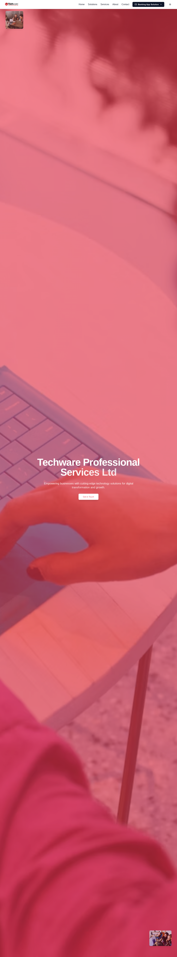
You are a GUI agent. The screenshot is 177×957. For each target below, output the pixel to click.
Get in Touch (88, 497)
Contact (125, 4)
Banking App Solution (148, 4)
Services (105, 4)
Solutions (92, 4)
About (115, 4)
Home (82, 4)
